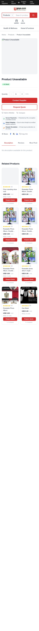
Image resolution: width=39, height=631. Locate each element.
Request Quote (19, 107)
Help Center (32, 2)
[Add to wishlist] (16, 170)
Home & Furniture (27, 28)
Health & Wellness (10, 28)
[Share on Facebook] (10, 134)
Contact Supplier (19, 100)
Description (8, 143)
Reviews (21, 143)
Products (11, 35)
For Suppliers (5, 2)
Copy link (24, 134)
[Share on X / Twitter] (14, 134)
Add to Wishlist (9, 113)
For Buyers (13, 2)
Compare (22, 113)
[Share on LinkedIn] (17, 134)
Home (4, 35)
